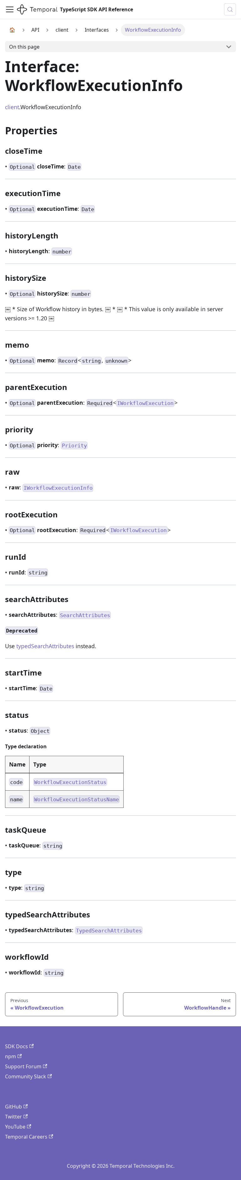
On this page (24, 46)
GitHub (13, 1106)
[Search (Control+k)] (230, 9)
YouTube (15, 1126)
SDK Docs (16, 1046)
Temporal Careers (26, 1136)
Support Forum (23, 1066)
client (12, 107)
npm (10, 1056)
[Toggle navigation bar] (9, 9)
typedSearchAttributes (45, 646)
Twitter (13, 1116)
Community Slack (25, 1076)
